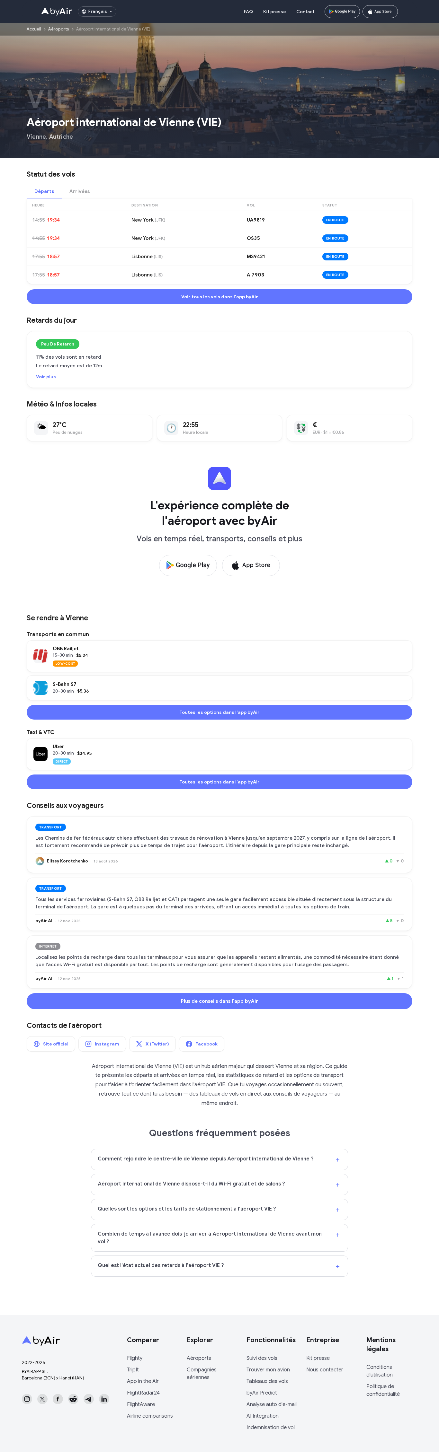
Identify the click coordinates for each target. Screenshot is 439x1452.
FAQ (248, 11)
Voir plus (46, 377)
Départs (44, 191)
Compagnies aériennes (202, 1374)
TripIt (133, 1370)
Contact (305, 11)
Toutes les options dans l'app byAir (219, 712)
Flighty (134, 1358)
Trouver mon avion (268, 1370)
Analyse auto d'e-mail (271, 1404)
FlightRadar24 (143, 1393)
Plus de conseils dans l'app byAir (219, 1001)
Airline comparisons (150, 1416)
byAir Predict (261, 1393)
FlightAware (141, 1404)
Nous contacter (324, 1370)
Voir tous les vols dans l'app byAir (219, 297)
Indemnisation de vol (270, 1427)
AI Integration (262, 1416)
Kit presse (274, 11)
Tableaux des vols (267, 1381)
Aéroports (58, 29)
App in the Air (143, 1381)
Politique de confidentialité (383, 1390)
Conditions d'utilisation (379, 1371)
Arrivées (79, 191)
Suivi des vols (261, 1358)
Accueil (34, 29)
